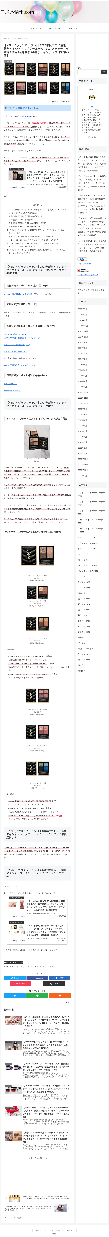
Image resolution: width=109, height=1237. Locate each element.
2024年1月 (82, 387)
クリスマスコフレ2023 (88, 543)
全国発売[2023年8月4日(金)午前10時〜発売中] (28, 223)
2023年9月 (82, 409)
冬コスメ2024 (84, 588)
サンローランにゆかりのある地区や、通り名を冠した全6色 (35, 240)
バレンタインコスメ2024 (88, 571)
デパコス (39, 967)
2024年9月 (82, 342)
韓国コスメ (82, 671)
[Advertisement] (37, 1175)
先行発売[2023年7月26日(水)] (22, 220)
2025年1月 (82, 320)
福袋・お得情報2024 (87, 649)
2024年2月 (82, 381)
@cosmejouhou (26, 116)
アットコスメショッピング (15, 352)
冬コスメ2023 (84, 582)
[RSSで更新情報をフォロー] (60, 995)
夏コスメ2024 (84, 604)
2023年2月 (82, 448)
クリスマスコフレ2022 (88, 538)
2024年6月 (82, 359)
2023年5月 (82, 431)
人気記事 (8, 962)
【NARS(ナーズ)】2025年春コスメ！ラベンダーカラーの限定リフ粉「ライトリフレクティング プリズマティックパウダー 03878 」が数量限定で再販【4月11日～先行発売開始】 (92, 226)
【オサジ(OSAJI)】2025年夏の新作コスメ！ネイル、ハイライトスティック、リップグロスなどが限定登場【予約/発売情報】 (92, 246)
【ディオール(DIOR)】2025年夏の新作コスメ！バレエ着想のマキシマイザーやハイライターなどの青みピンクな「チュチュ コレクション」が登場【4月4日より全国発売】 (91, 204)
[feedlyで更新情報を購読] (37, 995)
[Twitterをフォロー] (15, 995)
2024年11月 (83, 331)
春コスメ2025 (84, 632)
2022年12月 (83, 459)
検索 (79, 68)
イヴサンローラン (28, 967)
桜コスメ (82, 643)
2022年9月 (82, 476)
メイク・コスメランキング (87, 275)
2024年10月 (83, 337)
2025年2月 (82, 315)
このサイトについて (40, 1230)
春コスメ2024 (84, 626)
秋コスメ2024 (84, 660)
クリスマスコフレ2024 (88, 549)
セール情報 (82, 560)
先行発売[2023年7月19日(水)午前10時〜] (26, 216)
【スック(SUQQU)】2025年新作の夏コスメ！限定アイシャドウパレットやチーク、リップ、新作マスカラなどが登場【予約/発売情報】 (92, 183)
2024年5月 (82, 365)
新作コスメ (82, 615)
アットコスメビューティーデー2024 (91, 512)
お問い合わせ (70, 1230)
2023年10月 (83, 403)
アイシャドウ (15, 967)
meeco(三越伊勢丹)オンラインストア (20, 294)
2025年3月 (82, 309)
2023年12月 (83, 392)
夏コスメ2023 (84, 599)
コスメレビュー (84, 554)
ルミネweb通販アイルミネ (15, 334)
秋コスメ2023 (19, 962)
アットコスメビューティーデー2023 (91, 503)
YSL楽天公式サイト (12, 391)
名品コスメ (82, 593)
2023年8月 (82, 414)
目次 (34, 205)
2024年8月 (82, 348)
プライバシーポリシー (56, 1230)
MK (92, 106)
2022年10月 (83, 470)
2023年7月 (82, 420)
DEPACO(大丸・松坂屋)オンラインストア (22, 338)
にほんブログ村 (84, 263)
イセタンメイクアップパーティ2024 (91, 521)
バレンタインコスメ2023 (88, 565)
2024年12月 (83, 326)
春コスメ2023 (84, 621)
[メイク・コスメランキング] (83, 271)
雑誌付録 (82, 665)
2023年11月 (83, 398)
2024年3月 (82, 376)
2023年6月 (82, 426)
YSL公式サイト (10, 384)
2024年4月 (82, 370)
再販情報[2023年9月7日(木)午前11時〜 (25, 226)
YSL (7, 967)
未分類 (81, 637)
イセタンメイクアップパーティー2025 (91, 530)
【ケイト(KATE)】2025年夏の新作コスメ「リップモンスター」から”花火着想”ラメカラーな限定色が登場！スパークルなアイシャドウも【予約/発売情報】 (92, 164)
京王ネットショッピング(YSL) (17, 345)
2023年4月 (82, 437)
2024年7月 (82, 353)
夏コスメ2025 (84, 610)
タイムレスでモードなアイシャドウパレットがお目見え (32, 236)
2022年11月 (83, 465)
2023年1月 (82, 453)
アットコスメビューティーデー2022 (91, 494)
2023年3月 (82, 442)
